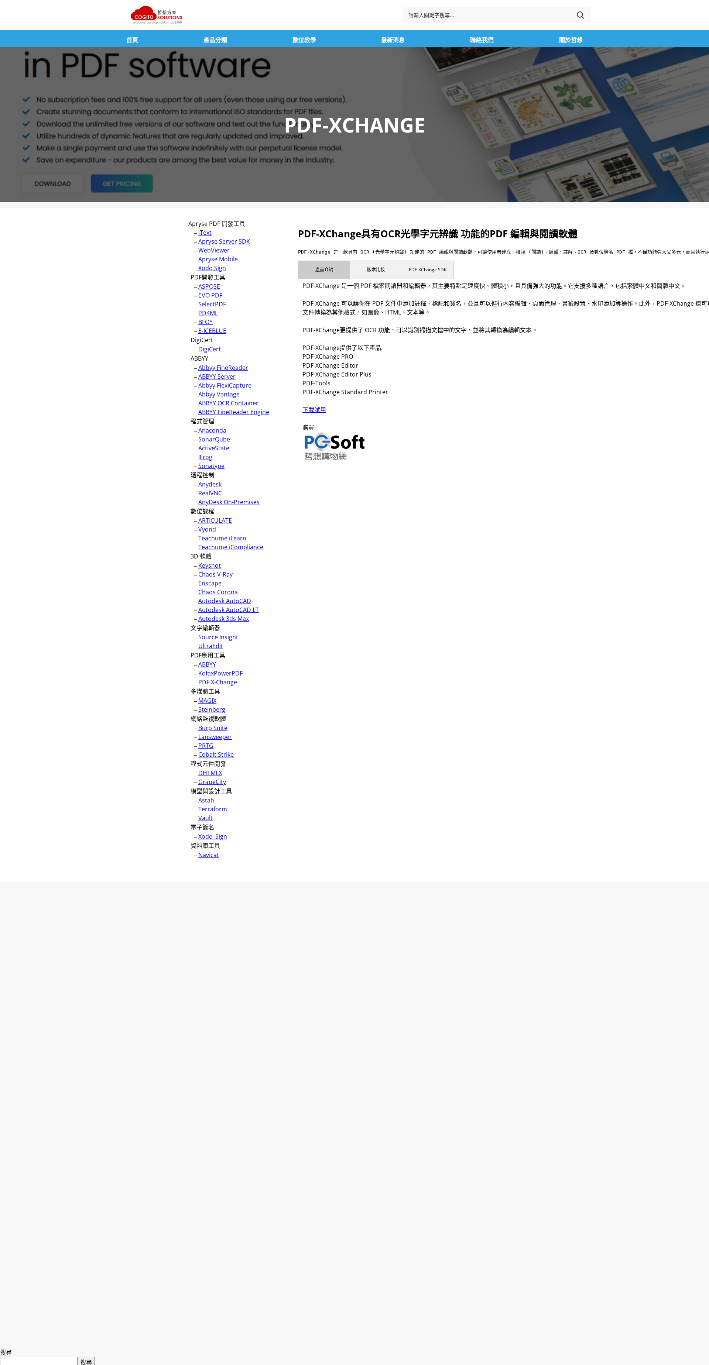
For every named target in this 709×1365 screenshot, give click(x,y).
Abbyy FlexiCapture (224, 385)
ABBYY (199, 358)
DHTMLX (210, 773)
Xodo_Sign (212, 836)
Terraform (212, 809)
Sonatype (211, 466)
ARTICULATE (215, 520)
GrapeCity (212, 782)
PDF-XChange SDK (427, 270)
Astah (206, 800)
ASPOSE (209, 286)
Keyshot (209, 565)
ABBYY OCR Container (228, 403)
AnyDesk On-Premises (229, 502)
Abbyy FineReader (223, 368)
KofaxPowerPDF (220, 673)
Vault (205, 818)
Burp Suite (212, 728)
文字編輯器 (205, 628)
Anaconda (212, 430)
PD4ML (208, 313)
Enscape (210, 583)
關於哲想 (571, 40)
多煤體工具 (205, 691)
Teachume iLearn (222, 538)
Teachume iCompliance (230, 547)
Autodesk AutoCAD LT (228, 610)
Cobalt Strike (216, 754)
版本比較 (376, 270)
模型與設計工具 (211, 791)
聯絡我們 (482, 40)
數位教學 (304, 40)
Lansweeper (215, 737)
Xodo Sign (212, 268)
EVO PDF (210, 295)
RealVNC (210, 493)
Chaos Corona (218, 592)
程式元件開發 (208, 764)
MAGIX (207, 701)
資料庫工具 (205, 846)
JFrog (205, 457)
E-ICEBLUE (212, 331)
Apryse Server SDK (224, 241)
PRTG (205, 746)
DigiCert (202, 340)
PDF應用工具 (208, 655)
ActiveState (213, 448)
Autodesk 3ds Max (223, 619)
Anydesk (210, 484)
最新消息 (393, 40)
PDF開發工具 (208, 277)
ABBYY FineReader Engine (233, 412)
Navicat (208, 855)
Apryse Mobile (218, 259)
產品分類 (215, 40)
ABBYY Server (217, 376)
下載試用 (314, 410)
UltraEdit (210, 646)
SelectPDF (212, 304)
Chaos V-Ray (215, 574)
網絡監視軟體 (208, 719)
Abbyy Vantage (219, 394)
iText (205, 232)
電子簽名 (202, 827)
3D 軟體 (201, 556)
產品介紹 (324, 270)
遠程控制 (202, 475)
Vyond (207, 529)
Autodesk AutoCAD (224, 601)
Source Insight (218, 637)
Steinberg (211, 709)
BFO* (205, 322)
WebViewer (214, 250)
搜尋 (6, 1352)
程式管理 (202, 421)
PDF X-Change (217, 682)
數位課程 (202, 511)
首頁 (132, 40)
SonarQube (214, 439)
